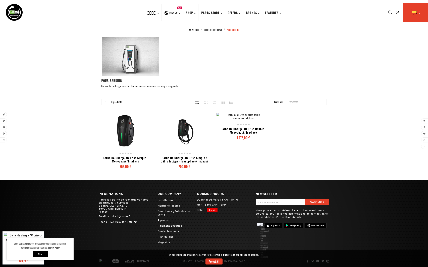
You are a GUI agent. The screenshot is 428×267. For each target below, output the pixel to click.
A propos (164, 220)
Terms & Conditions (224, 254)
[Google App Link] (293, 225)
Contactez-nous (168, 231)
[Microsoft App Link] (316, 225)
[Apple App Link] (273, 225)
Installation (165, 200)
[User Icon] (397, 12)
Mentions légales (169, 205)
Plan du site (166, 236)
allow (40, 254)
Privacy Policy (54, 247)
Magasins (164, 242)
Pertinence (307, 102)
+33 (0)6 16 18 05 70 (123, 221)
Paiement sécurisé (170, 225)
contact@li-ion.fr (119, 216)
